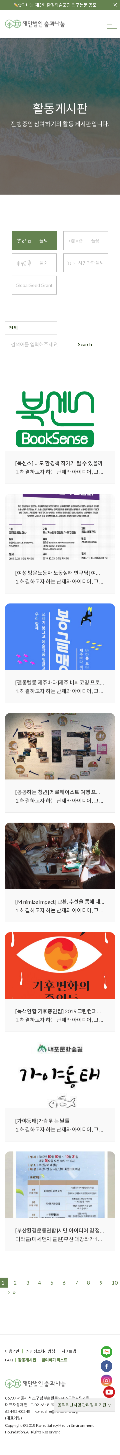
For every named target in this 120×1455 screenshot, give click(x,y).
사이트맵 (69, 1351)
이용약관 (12, 1351)
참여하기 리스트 (54, 1359)
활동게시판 (27, 1359)
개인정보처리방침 (40, 1351)
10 (115, 1282)
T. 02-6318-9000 (45, 1404)
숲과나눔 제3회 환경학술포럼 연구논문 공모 (57, 5)
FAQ (9, 1359)
